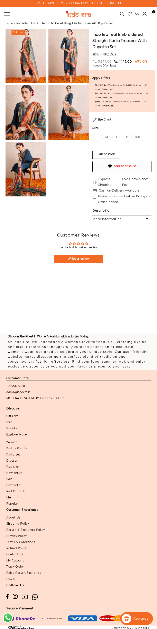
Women (11, 442)
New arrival (15, 473)
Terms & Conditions (20, 542)
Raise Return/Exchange (23, 573)
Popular (12, 503)
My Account (15, 560)
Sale (9, 422)
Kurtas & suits (16, 448)
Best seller (14, 485)
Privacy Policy (16, 536)
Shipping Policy (17, 523)
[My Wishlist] (130, 13)
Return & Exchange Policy (25, 530)
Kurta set (13, 454)
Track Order (15, 566)
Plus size (12, 467)
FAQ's (10, 579)
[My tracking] (137, 13)
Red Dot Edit (16, 491)
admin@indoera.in (18, 392)
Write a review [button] (79, 258)
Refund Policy (16, 548)
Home (9, 23)
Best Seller (22, 23)
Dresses (12, 460)
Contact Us (14, 554)
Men (9, 497)
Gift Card (12, 416)
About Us (13, 517)
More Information (107, 219)
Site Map (12, 428)
